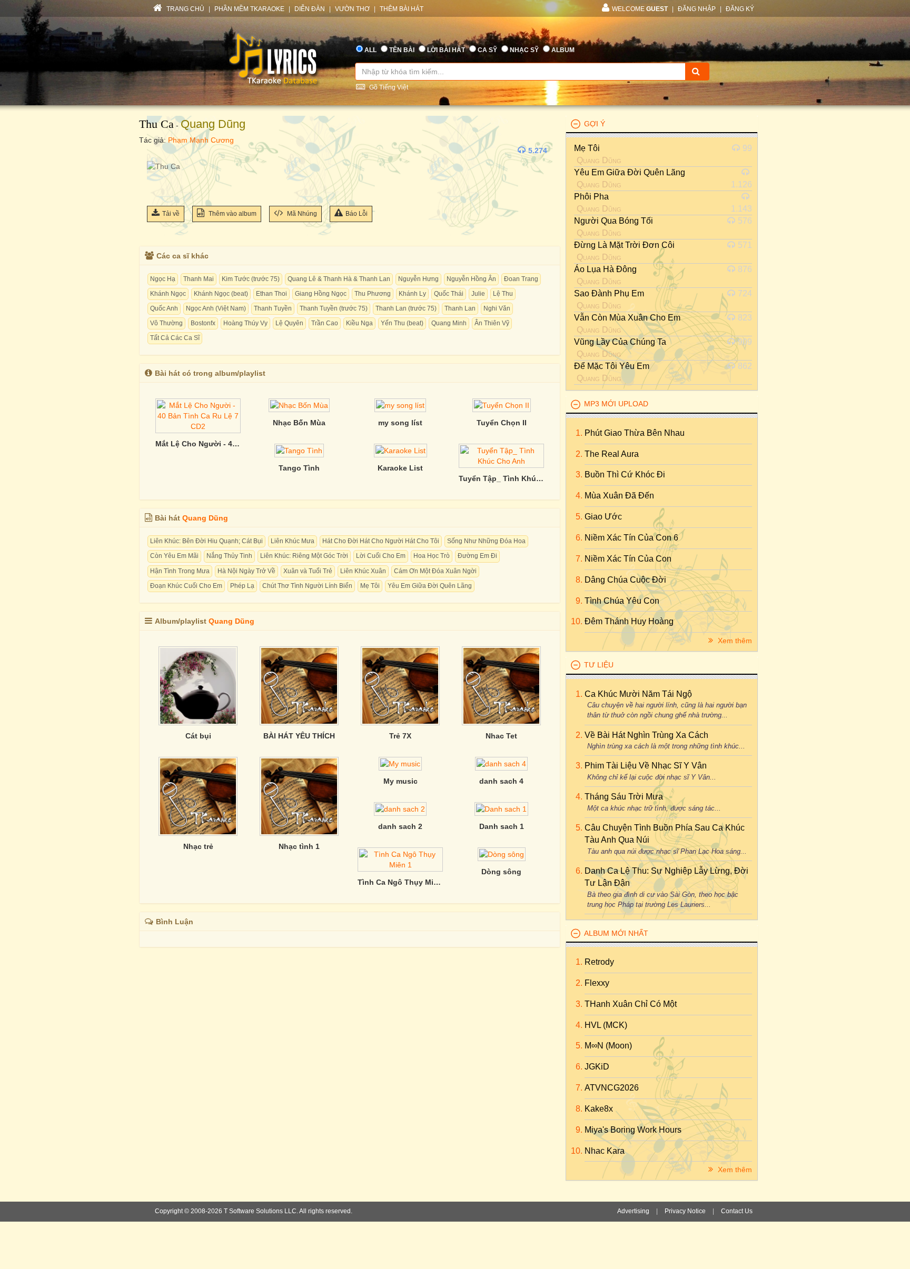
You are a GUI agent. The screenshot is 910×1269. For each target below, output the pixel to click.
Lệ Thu (503, 293)
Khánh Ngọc (168, 293)
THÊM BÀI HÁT (401, 9)
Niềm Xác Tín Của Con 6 (631, 537)
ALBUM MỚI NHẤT (616, 933)
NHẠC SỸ (524, 50)
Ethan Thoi (271, 293)
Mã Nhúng (301, 213)
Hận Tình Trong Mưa (180, 571)
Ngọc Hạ (162, 279)
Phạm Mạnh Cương (201, 140)
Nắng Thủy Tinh (229, 555)
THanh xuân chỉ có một (631, 1004)
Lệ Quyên (289, 323)
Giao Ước (603, 516)
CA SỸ (487, 50)
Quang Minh (449, 323)
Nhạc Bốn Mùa (299, 422)
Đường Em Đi (477, 555)
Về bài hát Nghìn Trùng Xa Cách (646, 735)
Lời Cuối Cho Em (380, 555)
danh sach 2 (400, 826)
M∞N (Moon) (608, 1045)
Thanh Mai (198, 279)
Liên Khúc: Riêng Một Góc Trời (304, 555)
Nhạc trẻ (198, 846)
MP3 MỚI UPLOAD (616, 403)
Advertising (633, 1211)
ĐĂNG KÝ (740, 9)
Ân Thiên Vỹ (491, 323)
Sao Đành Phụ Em (609, 293)
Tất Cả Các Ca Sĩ (175, 338)
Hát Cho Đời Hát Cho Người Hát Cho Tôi (380, 541)
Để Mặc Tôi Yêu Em (611, 366)
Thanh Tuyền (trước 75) (334, 308)
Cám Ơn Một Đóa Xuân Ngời (435, 571)
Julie (478, 293)
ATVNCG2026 (612, 1087)
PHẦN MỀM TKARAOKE (249, 9)
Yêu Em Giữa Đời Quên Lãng (430, 585)
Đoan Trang (521, 279)
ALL (370, 50)
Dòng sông (501, 871)
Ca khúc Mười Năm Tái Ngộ (638, 694)
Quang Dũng (213, 124)
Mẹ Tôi (370, 585)
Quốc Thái (448, 293)
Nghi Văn (496, 308)
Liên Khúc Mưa (292, 541)
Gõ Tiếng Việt (388, 87)
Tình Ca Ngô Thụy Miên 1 (400, 882)
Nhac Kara (605, 1150)
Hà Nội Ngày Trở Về (246, 571)
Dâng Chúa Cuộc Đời (625, 579)
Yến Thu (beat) (402, 323)
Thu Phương (372, 293)
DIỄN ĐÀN (309, 9)
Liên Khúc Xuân (363, 571)
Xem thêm (734, 640)
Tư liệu (599, 665)
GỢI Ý (594, 123)
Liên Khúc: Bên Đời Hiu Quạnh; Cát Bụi (206, 541)
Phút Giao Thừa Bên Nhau (635, 432)
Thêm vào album (231, 213)
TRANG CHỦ (184, 9)
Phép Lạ (242, 585)
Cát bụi (198, 736)
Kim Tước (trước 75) (251, 279)
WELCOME (640, 9)
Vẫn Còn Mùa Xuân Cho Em (627, 317)
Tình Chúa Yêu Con (622, 600)
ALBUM (563, 50)
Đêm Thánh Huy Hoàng (629, 621)
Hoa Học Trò (431, 555)
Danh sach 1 (501, 826)
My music (400, 781)
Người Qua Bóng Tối (613, 220)
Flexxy (597, 982)
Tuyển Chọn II (502, 422)
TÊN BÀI (401, 50)
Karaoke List (400, 468)
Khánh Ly (412, 293)
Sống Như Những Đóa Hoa (486, 541)
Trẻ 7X (400, 736)
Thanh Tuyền (273, 308)
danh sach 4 (501, 781)
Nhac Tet (501, 736)
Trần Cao (324, 323)
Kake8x (599, 1108)
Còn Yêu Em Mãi (174, 555)
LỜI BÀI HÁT (446, 50)
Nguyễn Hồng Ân (471, 279)
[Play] (157, 150)
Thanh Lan (460, 308)
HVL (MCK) (606, 1025)
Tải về (171, 213)
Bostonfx (203, 323)
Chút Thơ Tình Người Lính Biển (307, 585)
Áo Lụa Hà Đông (605, 269)
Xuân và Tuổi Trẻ (307, 571)
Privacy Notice (685, 1211)
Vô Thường (166, 323)
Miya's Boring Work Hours (633, 1129)
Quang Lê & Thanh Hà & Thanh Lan (339, 279)
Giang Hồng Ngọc (321, 293)
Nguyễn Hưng (418, 279)
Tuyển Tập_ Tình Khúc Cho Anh (501, 478)
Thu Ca (156, 124)
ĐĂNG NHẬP (697, 9)
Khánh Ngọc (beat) (221, 293)
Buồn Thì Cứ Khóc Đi (625, 474)
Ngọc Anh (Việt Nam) (216, 308)
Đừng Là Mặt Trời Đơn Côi (624, 245)
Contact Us (737, 1211)
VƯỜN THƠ (352, 9)
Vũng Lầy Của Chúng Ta (620, 341)
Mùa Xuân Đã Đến (619, 495)
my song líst (400, 422)
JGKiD (597, 1066)
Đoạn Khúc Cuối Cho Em (186, 585)
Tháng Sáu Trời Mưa (624, 796)
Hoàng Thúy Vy (245, 323)
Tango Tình (299, 468)
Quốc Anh (164, 308)
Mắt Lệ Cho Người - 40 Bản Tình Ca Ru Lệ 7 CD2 (198, 443)
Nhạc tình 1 (299, 846)
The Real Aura (612, 453)
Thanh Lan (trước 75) (406, 308)
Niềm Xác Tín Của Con (628, 558)
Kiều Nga (359, 323)
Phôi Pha (591, 196)
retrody (599, 961)
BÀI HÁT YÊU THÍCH (299, 736)
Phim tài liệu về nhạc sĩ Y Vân (646, 765)
